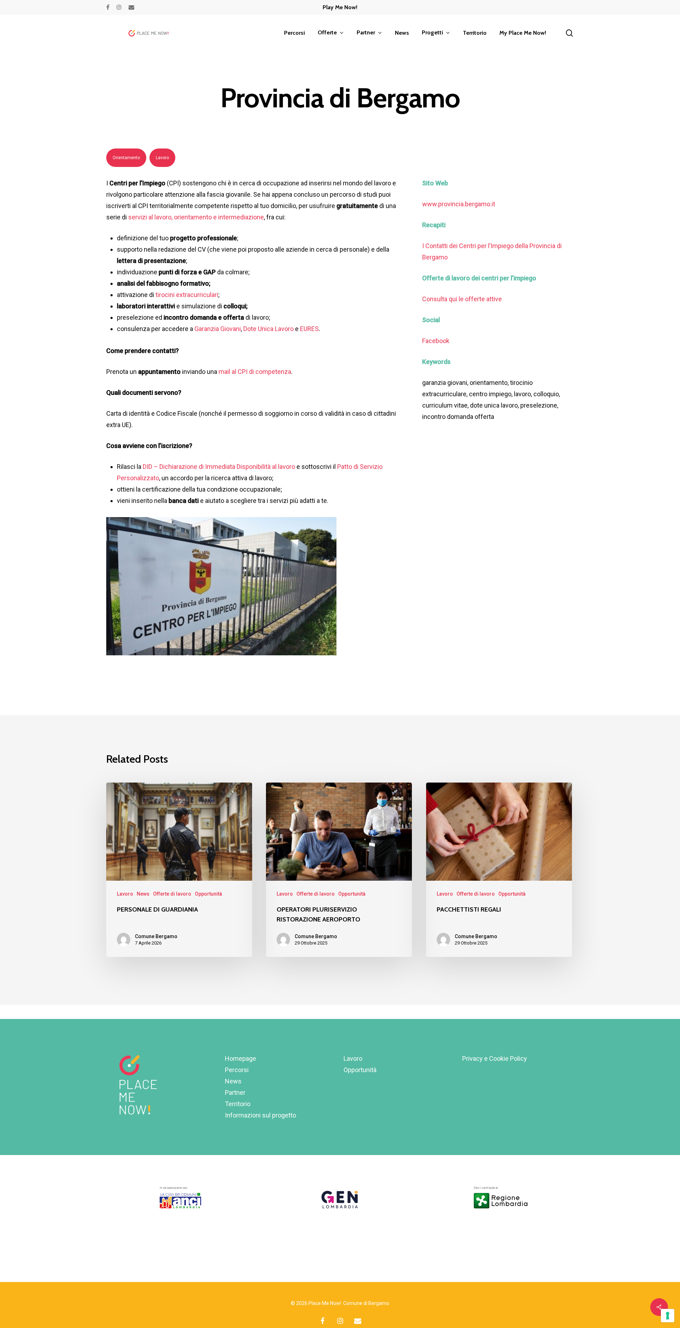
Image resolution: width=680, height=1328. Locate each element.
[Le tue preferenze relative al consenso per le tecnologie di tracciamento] (667, 1315)
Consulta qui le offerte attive (462, 299)
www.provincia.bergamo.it (458, 204)
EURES (309, 328)
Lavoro (162, 157)
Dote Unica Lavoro (268, 328)
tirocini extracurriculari (186, 294)
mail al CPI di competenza (255, 371)
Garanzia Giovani (217, 328)
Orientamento (126, 157)
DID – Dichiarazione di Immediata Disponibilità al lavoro (219, 466)
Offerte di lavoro (172, 894)
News (143, 894)
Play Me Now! (340, 7)
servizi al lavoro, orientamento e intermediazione (196, 217)
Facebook (435, 340)
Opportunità (208, 894)
